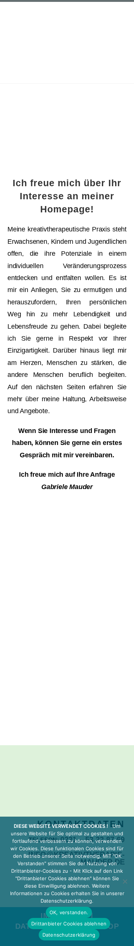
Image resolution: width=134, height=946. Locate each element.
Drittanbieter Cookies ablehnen (69, 924)
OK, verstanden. (69, 912)
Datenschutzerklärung (69, 935)
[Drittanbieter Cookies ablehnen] (124, 881)
